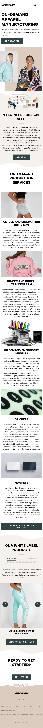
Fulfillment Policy (8, 710)
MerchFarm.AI (36, 715)
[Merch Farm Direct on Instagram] (24, 700)
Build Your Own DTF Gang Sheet (14, 715)
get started (12, 41)
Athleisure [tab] (11, 558)
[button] (38, 604)
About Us (22, 157)
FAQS (17, 706)
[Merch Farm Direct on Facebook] (19, 700)
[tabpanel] (21, 599)
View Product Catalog (21, 642)
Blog (25, 706)
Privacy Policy (36, 706)
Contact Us (6, 706)
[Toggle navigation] (40, 5)
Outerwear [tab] (31, 558)
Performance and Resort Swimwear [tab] (21, 562)
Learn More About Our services (21, 526)
